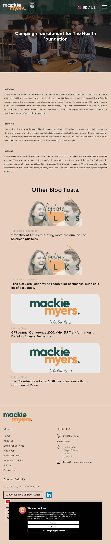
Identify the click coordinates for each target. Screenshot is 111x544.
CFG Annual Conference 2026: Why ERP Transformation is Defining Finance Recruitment (52, 334)
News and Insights (13, 460)
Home (6, 435)
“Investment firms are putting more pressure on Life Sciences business (48, 237)
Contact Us (9, 470)
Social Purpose (11, 455)
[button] (103, 6)
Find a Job (9, 450)
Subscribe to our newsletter (23, 494)
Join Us (7, 465)
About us (8, 440)
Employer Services (13, 445)
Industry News (19, 328)
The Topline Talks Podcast (25, 230)
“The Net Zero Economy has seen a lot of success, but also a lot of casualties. (55, 286)
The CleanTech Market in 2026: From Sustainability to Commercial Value (49, 383)
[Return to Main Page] (14, 7)
